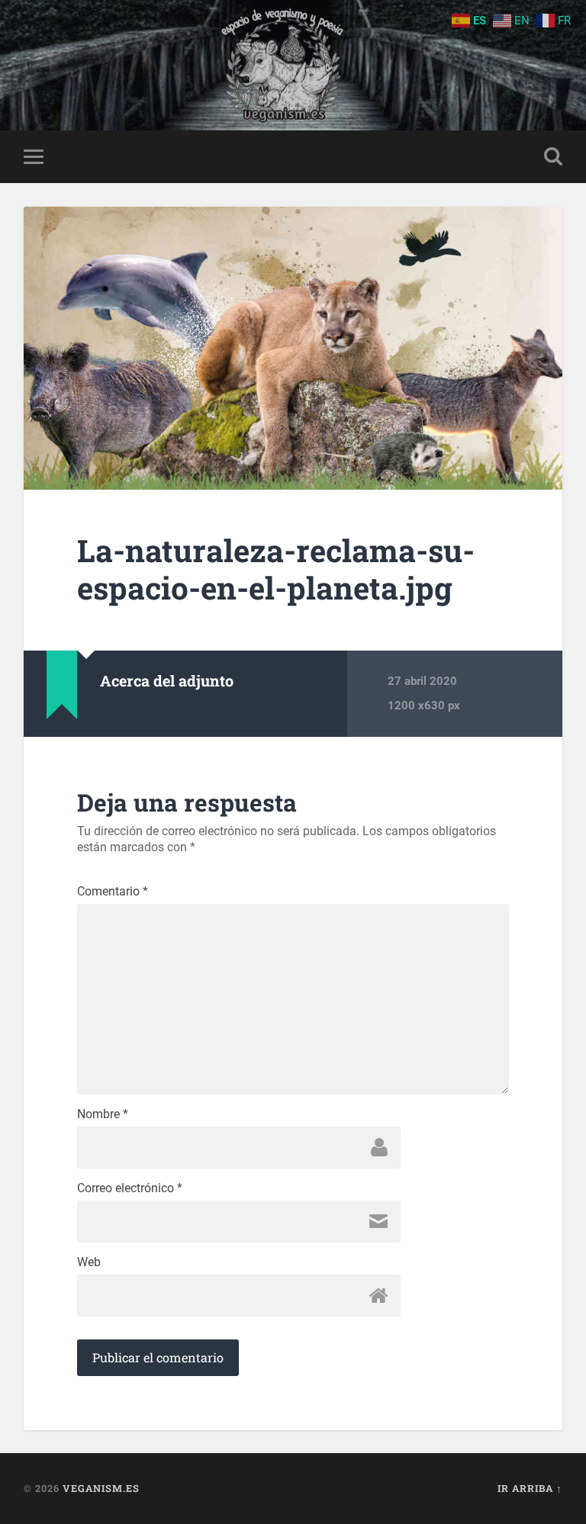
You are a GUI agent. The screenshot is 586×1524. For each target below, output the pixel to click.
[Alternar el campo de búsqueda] (553, 156)
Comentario (112, 892)
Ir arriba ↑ (529, 1488)
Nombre (102, 1114)
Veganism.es (101, 1488)
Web (89, 1262)
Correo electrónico (129, 1188)
